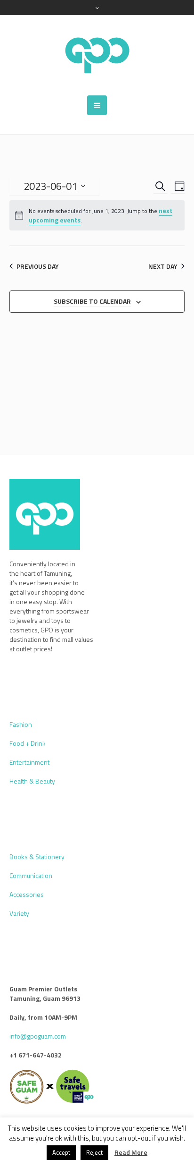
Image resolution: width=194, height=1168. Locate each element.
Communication (30, 875)
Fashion (20, 724)
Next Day (163, 266)
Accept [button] (61, 1152)
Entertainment (29, 762)
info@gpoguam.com (37, 1036)
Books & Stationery (37, 856)
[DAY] (178, 186)
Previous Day (37, 266)
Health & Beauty (32, 781)
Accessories (26, 894)
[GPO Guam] (97, 55)
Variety (19, 913)
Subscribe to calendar (92, 301)
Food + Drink (27, 743)
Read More (130, 1152)
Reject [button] (94, 1152)
